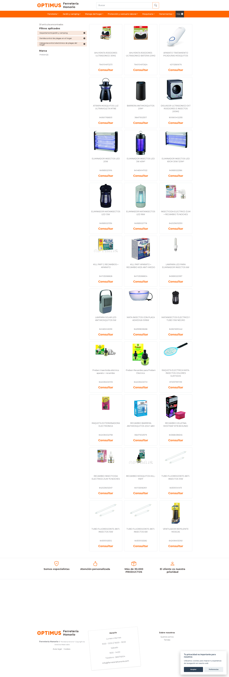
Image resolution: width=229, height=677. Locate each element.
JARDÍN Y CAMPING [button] (71, 14)
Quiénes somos (167, 637)
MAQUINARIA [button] (147, 14)
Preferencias (214, 669)
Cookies (67, 649)
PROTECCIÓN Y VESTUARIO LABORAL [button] (122, 14)
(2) (43, 55)
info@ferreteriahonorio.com (115, 662)
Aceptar (193, 669)
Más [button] (178, 14)
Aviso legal (57, 649)
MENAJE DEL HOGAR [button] (93, 14)
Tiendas (167, 640)
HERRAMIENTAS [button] (165, 14)
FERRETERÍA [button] (52, 14)
